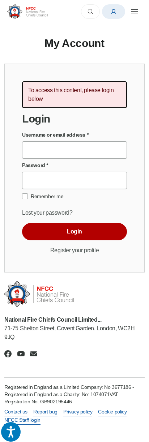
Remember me (47, 196)
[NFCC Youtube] (21, 353)
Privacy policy (77, 412)
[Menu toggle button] (134, 11)
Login (74, 231)
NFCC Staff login (22, 420)
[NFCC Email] (33, 353)
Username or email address (55, 135)
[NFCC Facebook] (8, 353)
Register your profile (74, 250)
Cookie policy (112, 412)
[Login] (113, 11)
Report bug (45, 412)
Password (35, 165)
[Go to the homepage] (27, 11)
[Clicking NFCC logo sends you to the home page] (74, 294)
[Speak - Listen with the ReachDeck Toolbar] (11, 432)
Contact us (15, 412)
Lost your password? (47, 213)
